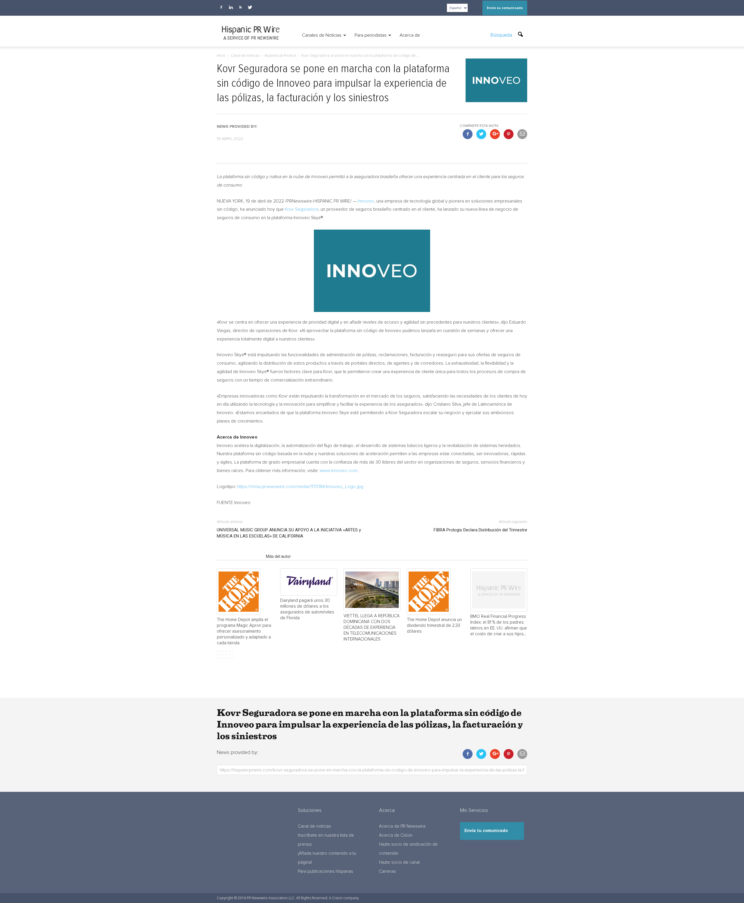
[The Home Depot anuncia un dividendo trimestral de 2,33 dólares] (435, 591)
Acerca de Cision (395, 835)
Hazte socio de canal (399, 862)
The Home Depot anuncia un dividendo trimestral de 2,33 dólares (434, 626)
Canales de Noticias (321, 35)
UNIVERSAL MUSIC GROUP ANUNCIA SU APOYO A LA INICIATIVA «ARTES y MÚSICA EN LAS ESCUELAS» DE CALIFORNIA (289, 533)
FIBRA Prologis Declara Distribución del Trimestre (480, 530)
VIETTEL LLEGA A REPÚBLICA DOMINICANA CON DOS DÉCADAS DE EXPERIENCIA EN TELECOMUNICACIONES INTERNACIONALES (372, 627)
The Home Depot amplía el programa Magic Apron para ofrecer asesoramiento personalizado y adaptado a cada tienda (244, 631)
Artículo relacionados (239, 556)
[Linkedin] (230, 7)
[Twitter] (250, 7)
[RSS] (240, 7)
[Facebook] (221, 7)
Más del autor (278, 556)
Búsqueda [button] (501, 35)
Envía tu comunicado (486, 831)
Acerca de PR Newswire (402, 826)
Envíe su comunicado (505, 8)
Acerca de (410, 35)
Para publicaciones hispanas (325, 871)
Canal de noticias (314, 826)
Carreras (387, 871)
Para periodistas (371, 35)
